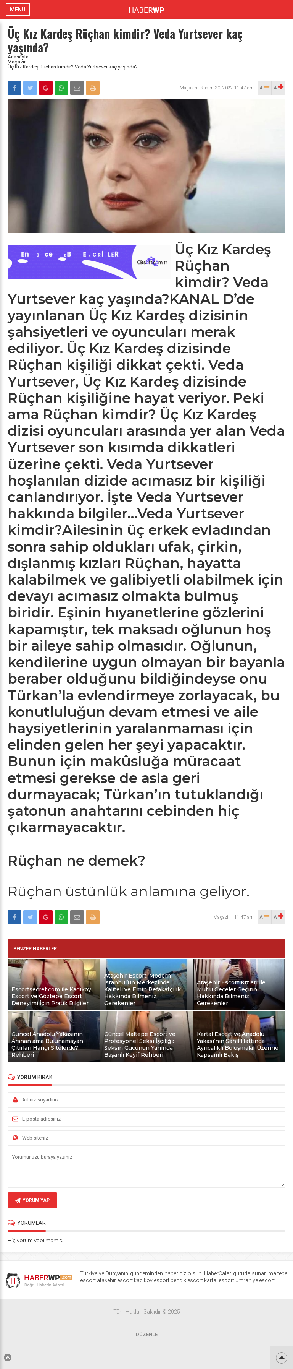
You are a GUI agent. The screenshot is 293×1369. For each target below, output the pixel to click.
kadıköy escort (151, 1280)
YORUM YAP (36, 1200)
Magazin (17, 62)
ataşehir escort (115, 1280)
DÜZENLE (147, 1334)
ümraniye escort (255, 1280)
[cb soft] (89, 277)
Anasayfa (18, 57)
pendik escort (187, 1280)
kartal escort (219, 1280)
